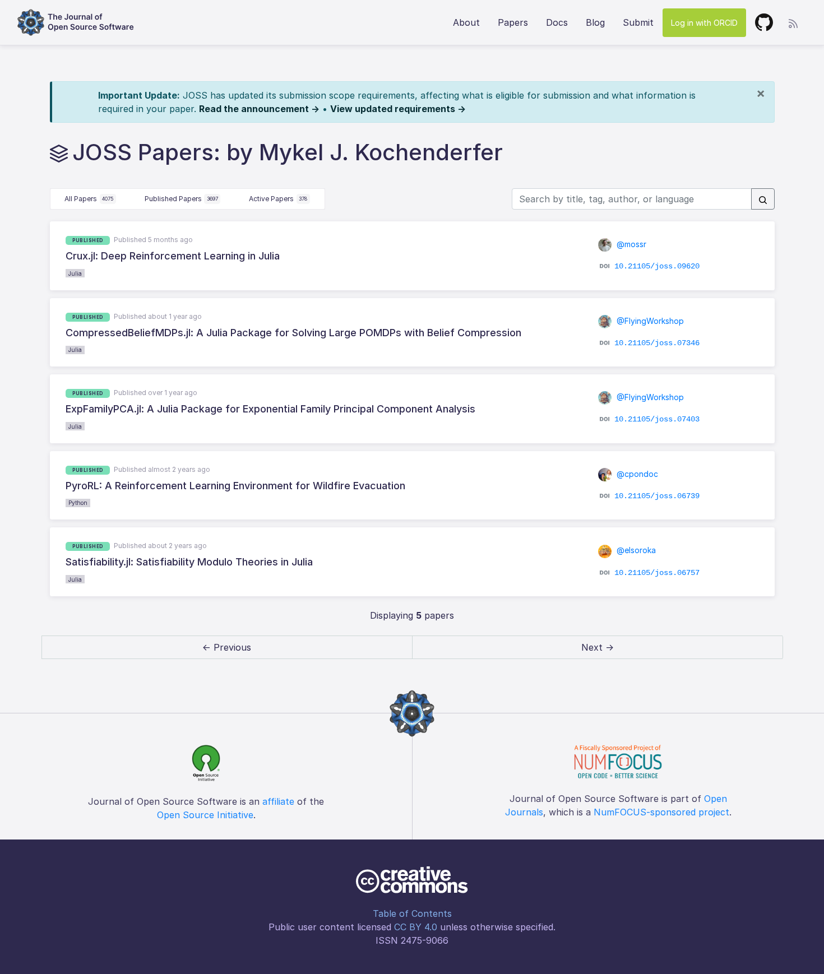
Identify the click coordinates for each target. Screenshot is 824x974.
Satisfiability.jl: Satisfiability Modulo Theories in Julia (189, 562)
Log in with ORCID (704, 22)
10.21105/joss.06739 (657, 495)
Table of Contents (412, 913)
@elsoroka (635, 550)
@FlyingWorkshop (649, 321)
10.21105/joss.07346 (657, 342)
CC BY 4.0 (415, 927)
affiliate (278, 801)
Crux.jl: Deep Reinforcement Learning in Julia (173, 256)
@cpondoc (636, 474)
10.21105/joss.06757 (657, 572)
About (466, 22)
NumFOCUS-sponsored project (661, 812)
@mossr (630, 244)
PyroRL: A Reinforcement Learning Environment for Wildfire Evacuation (235, 485)
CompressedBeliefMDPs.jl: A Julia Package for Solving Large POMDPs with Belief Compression (293, 332)
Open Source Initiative (205, 814)
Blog (595, 22)
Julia (75, 273)
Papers (513, 22)
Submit (638, 22)
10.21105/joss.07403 (657, 419)
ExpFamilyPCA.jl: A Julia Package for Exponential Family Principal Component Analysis (270, 409)
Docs (557, 22)
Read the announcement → (259, 108)
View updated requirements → (398, 108)
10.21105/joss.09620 (657, 266)
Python (77, 502)
